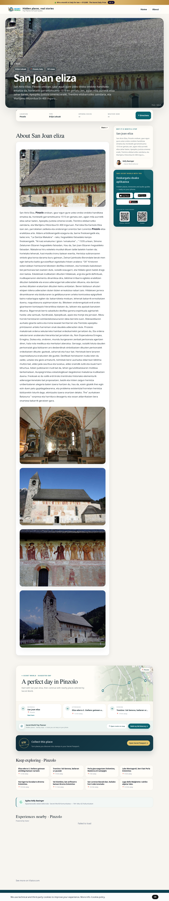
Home (144, 9)
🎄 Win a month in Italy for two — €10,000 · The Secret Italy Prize (83, 2)
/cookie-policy (98, 897)
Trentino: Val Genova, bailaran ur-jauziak (135, 710)
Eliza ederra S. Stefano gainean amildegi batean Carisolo (97, 710)
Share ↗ (104, 128)
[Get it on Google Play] (142, 195)
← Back (17, 63)
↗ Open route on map (117, 726)
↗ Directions (143, 115)
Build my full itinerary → (139, 726)
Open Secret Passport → (138, 743)
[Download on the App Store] (124, 195)
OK (155, 897)
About (155, 9)
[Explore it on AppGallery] (133, 202)
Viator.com (34, 880)
